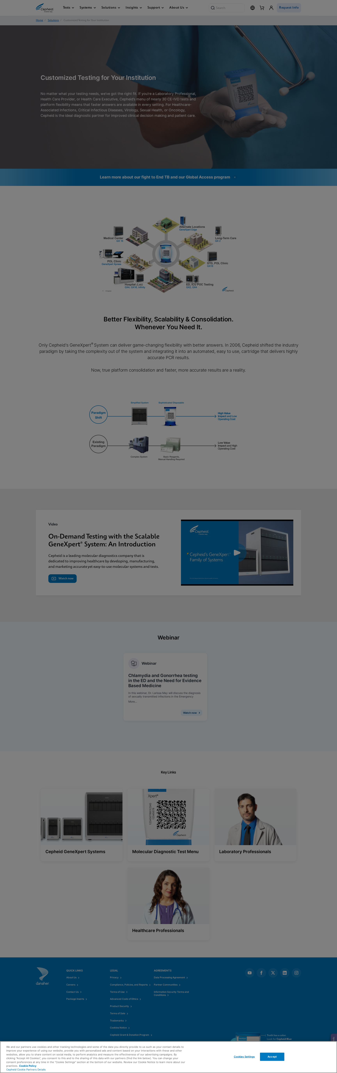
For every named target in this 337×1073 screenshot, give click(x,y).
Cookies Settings (244, 1056)
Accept (272, 1056)
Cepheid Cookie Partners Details (26, 1069)
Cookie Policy (27, 1065)
